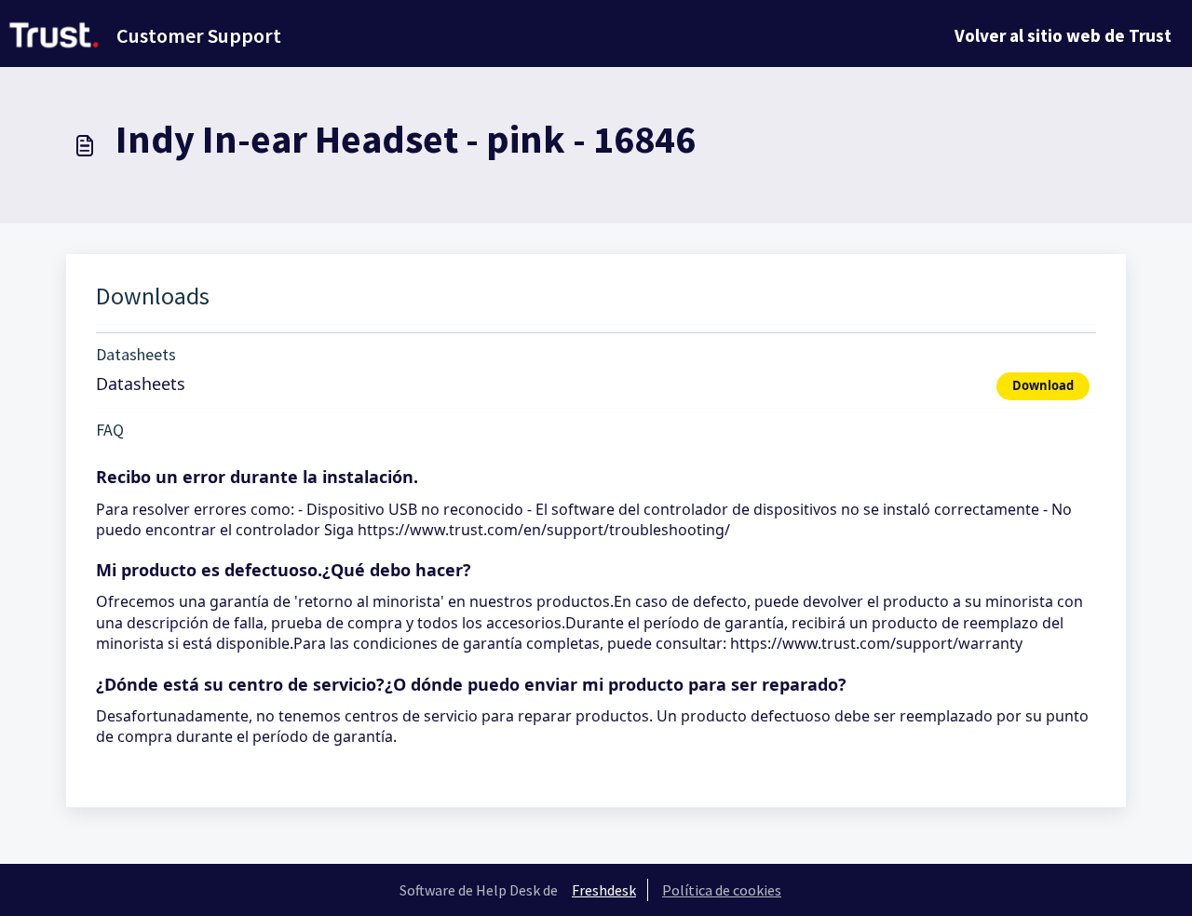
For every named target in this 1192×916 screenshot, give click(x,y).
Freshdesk (604, 890)
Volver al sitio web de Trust (1063, 35)
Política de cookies (721, 890)
